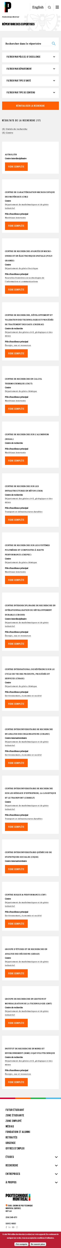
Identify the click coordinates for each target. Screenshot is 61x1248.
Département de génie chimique (21, 391)
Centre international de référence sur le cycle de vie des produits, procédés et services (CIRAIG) (30, 674)
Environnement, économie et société (23, 696)
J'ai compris (21, 1244)
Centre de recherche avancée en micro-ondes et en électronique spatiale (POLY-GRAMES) (29, 256)
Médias (10, 1126)
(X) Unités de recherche (14, 129)
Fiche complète (16, 166)
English (38, 7)
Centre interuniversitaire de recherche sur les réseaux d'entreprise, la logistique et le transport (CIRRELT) (30, 793)
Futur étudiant (15, 1109)
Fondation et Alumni (18, 1131)
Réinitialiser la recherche (30, 105)
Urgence (11, 1142)
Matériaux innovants (15, 217)
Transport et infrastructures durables (23, 512)
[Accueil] (7, 7)
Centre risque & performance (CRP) (25, 895)
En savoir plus (38, 1244)
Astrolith (11, 154)
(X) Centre (7, 132)
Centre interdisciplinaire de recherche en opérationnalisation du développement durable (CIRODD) (30, 610)
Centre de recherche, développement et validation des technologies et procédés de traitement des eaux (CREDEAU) (29, 320)
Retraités (11, 1137)
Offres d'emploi (15, 1148)
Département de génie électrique (21, 268)
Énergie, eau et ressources (18, 345)
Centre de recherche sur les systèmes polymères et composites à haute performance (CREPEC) (27, 550)
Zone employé (14, 1120)
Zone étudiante (15, 1115)
